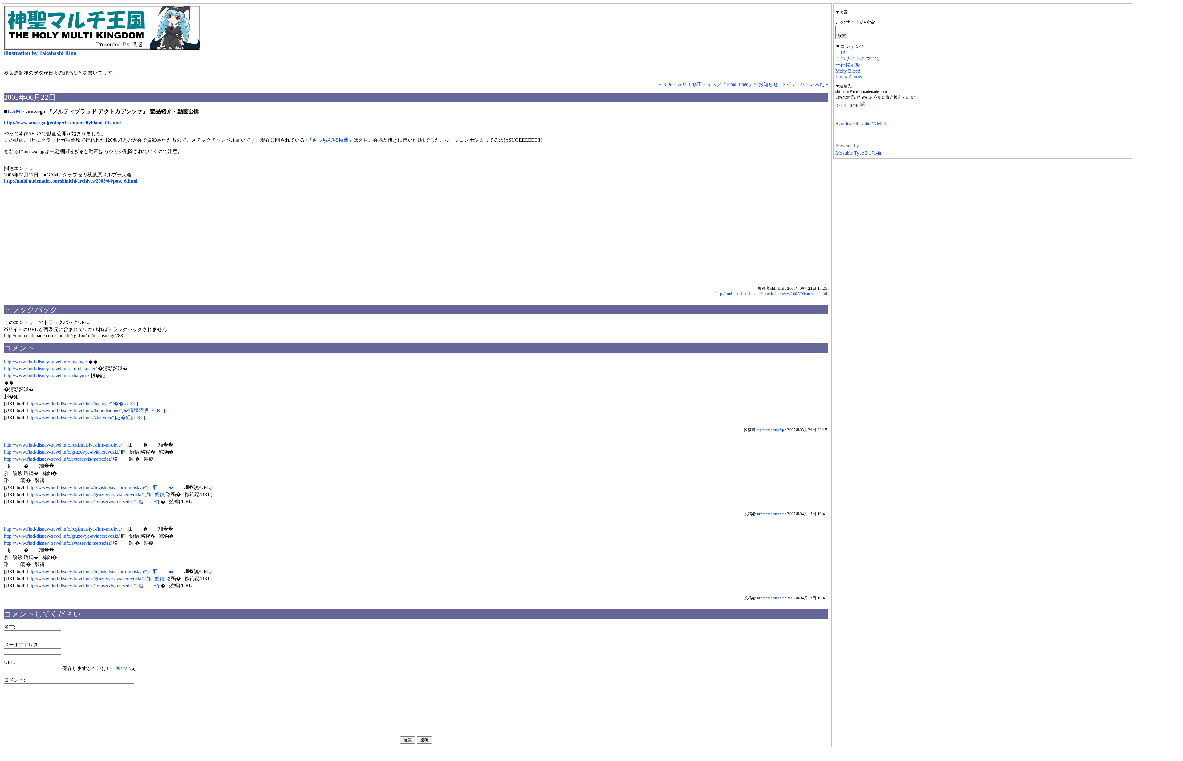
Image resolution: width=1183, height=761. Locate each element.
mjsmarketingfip (770, 429)
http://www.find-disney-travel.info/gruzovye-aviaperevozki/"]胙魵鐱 (96, 494)
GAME (16, 111)
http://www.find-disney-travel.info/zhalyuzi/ (46, 375)
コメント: (14, 679)
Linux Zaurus (848, 76)
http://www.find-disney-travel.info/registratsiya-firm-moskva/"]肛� (100, 487)
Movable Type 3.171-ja (858, 153)
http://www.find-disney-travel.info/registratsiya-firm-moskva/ (63, 444)
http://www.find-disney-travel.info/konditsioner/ (50, 368)
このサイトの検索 (855, 22)
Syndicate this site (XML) (860, 123)
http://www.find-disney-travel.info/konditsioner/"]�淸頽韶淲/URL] (96, 410)
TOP (840, 52)
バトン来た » (814, 84)
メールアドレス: (22, 644)
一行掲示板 (847, 64)
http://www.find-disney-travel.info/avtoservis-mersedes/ (58, 459)
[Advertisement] (56, 237)
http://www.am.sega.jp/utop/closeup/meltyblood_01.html (62, 122)
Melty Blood (847, 71)
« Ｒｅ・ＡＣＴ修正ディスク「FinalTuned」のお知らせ (718, 84)
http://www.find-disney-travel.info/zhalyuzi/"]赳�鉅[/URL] (86, 417)
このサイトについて (857, 58)
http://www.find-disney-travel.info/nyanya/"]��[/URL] (82, 403)
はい (107, 668)
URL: (9, 662)
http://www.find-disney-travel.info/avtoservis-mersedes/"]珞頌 (93, 501)
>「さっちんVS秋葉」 (329, 140)
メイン (789, 84)
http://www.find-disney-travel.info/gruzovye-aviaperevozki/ (62, 452)
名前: (9, 626)
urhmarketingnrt (770, 514)
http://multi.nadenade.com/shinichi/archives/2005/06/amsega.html (771, 293)
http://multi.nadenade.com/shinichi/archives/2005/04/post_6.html (70, 181)
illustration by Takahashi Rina (40, 53)
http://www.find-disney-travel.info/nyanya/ (45, 361)
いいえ (128, 668)
